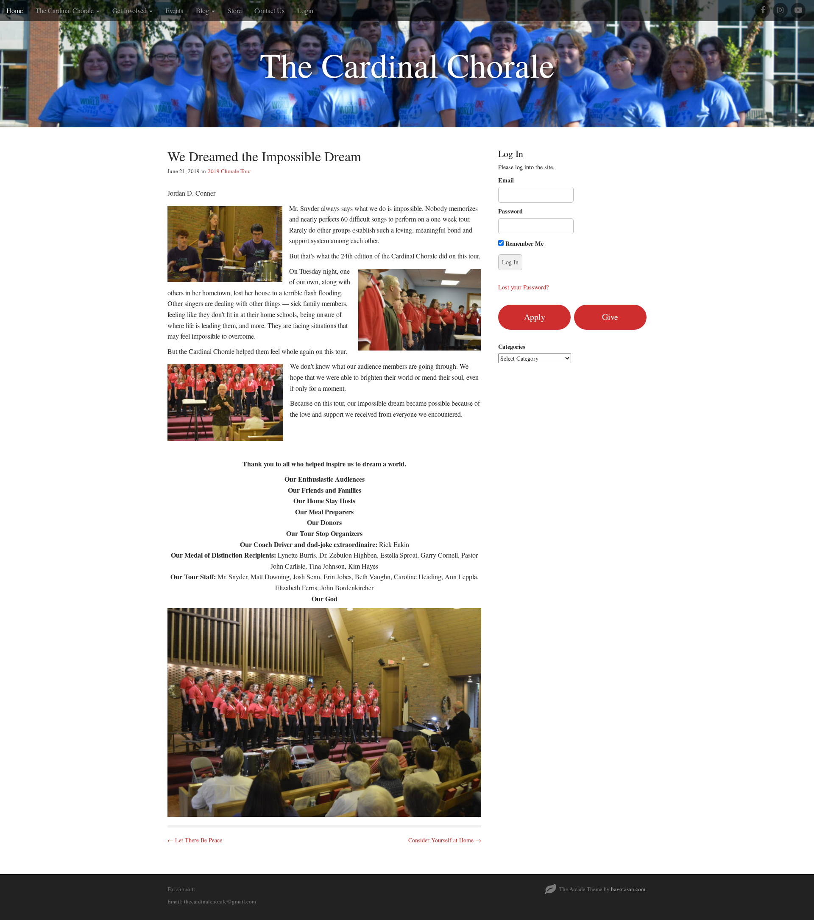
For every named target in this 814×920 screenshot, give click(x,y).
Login (305, 10)
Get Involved (130, 10)
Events (174, 10)
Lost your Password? (523, 287)
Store (235, 10)
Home (14, 10)
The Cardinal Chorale (65, 10)
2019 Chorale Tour (229, 171)
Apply (534, 317)
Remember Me (524, 243)
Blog (203, 10)
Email (506, 180)
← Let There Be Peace (194, 840)
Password (510, 211)
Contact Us (269, 10)
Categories (511, 346)
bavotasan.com (628, 889)
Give (610, 317)
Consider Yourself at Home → (444, 840)
